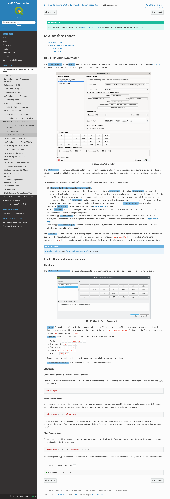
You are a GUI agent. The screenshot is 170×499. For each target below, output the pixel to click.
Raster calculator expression (62, 45)
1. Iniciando (8, 75)
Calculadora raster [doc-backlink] (61, 58)
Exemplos (57, 51)
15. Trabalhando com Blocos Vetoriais (18, 142)
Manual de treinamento (12, 200)
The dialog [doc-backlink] (49, 265)
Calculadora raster (55, 42)
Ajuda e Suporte (9, 53)
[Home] (45, 5)
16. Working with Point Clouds (16, 146)
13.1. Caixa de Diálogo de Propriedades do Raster (20, 127)
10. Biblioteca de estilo (13, 111)
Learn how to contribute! (154, 8)
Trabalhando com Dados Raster (85, 5)
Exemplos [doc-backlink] (49, 368)
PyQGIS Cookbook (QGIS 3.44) (15, 222)
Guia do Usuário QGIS (57, 5)
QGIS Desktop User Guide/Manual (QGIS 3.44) (18, 70)
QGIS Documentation (19, 3)
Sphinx (61, 495)
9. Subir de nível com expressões (16, 107)
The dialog (57, 48)
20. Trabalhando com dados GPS (16, 163)
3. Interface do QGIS (12, 85)
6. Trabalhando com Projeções (15, 96)
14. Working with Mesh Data (15, 138)
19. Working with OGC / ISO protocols (15, 158)
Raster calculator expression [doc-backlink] (65, 259)
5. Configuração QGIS (12, 92)
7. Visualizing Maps (11, 100)
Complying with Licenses (12, 60)
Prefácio (6, 41)
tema (77, 495)
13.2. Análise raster (13, 131)
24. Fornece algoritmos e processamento (13, 181)
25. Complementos (11, 186)
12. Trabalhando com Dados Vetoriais (18, 118)
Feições (5, 49)
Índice (18, 26)
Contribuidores (8, 56)
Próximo (156, 12)
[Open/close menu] (1, 69)
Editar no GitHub (156, 5)
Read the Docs (98, 495)
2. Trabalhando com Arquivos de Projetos (16, 80)
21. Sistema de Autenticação (15, 166)
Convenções (7, 45)
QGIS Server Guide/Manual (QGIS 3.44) (18, 197)
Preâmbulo (7, 38)
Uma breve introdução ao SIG (14, 204)
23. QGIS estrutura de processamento (12, 175)
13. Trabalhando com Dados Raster (17, 122)
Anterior (51, 12)
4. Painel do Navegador (13, 89)
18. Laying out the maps (13, 153)
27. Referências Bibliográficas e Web (18, 193)
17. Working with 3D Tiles (14, 149)
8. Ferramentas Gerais (12, 103)
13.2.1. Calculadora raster (16, 135)
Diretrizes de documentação (13, 213)
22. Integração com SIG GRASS (16, 170)
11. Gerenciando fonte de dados (16, 114)
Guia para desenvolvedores (13, 226)
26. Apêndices (9, 189)
